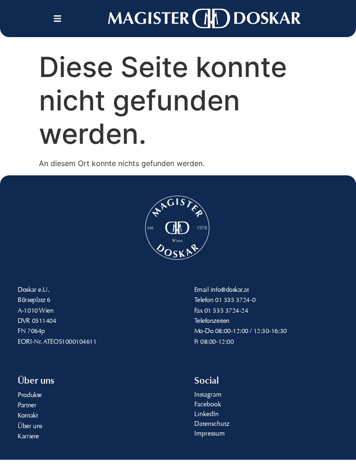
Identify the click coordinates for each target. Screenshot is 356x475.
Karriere (28, 437)
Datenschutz (211, 424)
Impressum (209, 434)
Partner (27, 406)
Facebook (207, 405)
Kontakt (28, 416)
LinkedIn (206, 414)
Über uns (30, 427)
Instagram (208, 395)
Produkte (29, 395)
